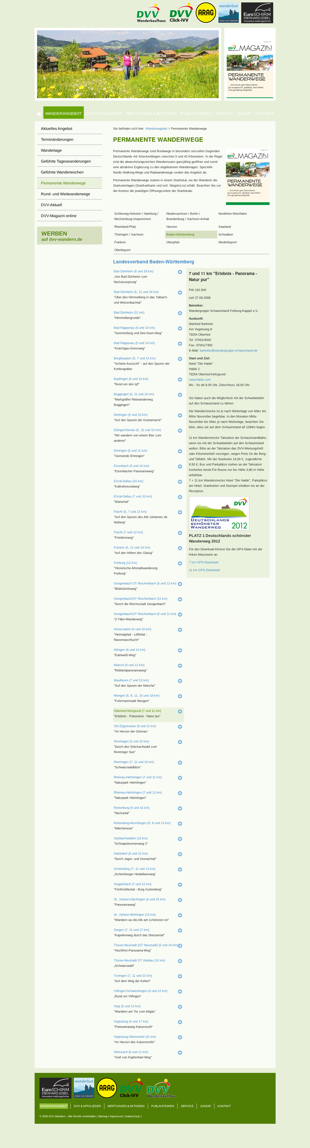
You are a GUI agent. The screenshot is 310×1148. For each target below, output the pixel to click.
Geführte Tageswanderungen (66, 161)
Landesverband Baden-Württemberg (153, 261)
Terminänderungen (57, 139)
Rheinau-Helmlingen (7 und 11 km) (138, 777)
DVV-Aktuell (51, 205)
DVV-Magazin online (59, 216)
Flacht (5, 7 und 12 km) (130, 511)
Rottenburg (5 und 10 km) (131, 808)
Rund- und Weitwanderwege (65, 194)
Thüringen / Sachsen (128, 234)
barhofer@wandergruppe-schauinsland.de (228, 350)
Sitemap (103, 1116)
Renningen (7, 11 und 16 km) (134, 762)
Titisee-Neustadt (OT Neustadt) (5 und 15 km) (146, 945)
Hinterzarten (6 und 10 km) (132, 629)
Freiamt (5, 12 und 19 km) (132, 547)
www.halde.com (200, 379)
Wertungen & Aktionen (151, 113)
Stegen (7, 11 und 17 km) (131, 930)
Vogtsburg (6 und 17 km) (131, 1021)
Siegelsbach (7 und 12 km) (132, 884)
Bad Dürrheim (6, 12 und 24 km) (136, 292)
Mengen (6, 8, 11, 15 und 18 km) (136, 695)
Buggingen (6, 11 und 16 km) (134, 394)
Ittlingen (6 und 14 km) (129, 650)
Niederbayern (227, 242)
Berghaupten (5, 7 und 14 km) (134, 358)
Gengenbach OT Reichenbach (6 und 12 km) (145, 583)
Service (224, 113)
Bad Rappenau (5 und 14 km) (134, 343)
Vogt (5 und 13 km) (127, 1006)
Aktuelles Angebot (56, 128)
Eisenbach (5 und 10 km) (131, 466)
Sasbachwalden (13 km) (130, 838)
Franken (120, 242)
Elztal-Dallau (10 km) (128, 481)
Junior (244, 113)
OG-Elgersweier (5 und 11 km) (135, 726)
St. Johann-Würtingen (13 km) (135, 914)
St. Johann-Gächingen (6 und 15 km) (139, 899)
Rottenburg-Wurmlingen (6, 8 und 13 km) (142, 823)
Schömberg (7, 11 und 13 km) (134, 869)
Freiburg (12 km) (125, 563)
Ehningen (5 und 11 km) (130, 450)
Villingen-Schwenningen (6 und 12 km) (140, 991)
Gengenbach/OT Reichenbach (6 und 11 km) (145, 614)
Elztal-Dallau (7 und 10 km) (133, 496)
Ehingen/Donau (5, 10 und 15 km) (137, 430)
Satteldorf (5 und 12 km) (131, 853)
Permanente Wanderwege (63, 183)
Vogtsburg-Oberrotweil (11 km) (135, 1036)
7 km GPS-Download (203, 562)
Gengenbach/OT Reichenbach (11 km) (140, 598)
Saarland (224, 226)
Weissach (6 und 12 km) (131, 1052)
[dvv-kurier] (250, 64)
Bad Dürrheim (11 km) (129, 312)
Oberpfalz (173, 242)
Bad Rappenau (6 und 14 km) (134, 328)
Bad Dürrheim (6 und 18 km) (133, 271)
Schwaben (225, 234)
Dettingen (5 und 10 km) (130, 415)
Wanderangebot (63, 113)
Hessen (171, 226)
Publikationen (196, 113)
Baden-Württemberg (180, 234)
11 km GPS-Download (204, 570)
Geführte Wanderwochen (62, 172)
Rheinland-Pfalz (125, 226)
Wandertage (51, 150)
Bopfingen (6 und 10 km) (131, 379)
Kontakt (264, 113)
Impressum (116, 1116)
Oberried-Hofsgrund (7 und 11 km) (137, 711)
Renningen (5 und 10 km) (131, 741)
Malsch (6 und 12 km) (129, 665)
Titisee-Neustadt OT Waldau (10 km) (139, 960)
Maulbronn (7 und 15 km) (131, 680)
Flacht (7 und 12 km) (128, 532)
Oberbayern (122, 250)
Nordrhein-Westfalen (232, 213)
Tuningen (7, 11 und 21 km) (133, 975)
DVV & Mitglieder (104, 113)
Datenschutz (132, 1116)
